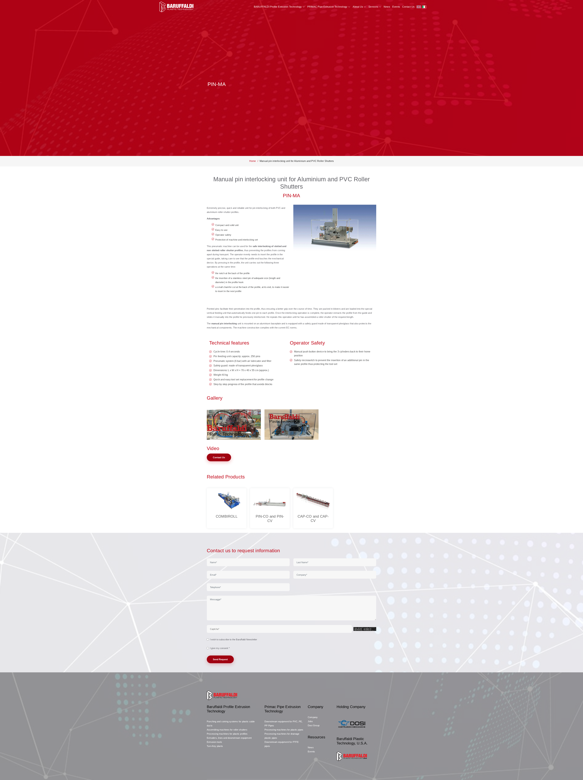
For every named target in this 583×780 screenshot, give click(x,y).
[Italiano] (424, 6)
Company (313, 717)
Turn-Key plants (215, 746)
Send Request (220, 659)
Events (396, 6)
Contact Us (408, 6)
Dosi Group (313, 725)
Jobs (310, 721)
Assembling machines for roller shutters (227, 729)
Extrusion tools (214, 742)
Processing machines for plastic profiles (227, 733)
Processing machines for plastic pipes (283, 729)
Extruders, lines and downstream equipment (229, 738)
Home (252, 161)
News (387, 6)
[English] (419, 6)
